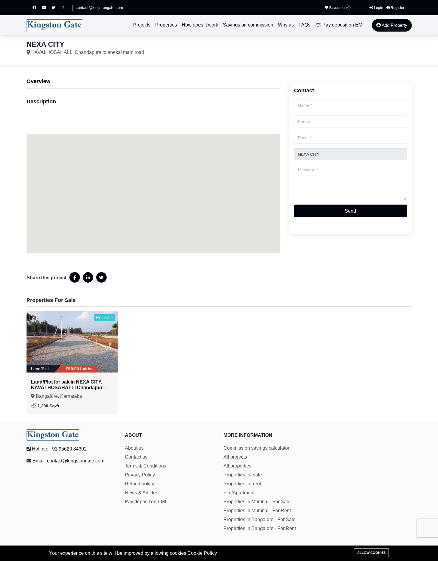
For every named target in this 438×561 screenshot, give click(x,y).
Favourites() (339, 8)
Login (378, 8)
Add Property (394, 25)
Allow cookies (371, 552)
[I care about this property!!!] (114, 379)
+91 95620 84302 (68, 448)
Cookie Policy (202, 553)
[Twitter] (56, 7)
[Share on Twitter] (101, 277)
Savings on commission (248, 24)
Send (350, 211)
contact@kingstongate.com (99, 7)
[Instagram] (65, 7)
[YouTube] (47, 7)
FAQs (304, 24)
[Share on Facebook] (74, 277)
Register (397, 8)
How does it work (200, 24)
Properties (166, 24)
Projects (141, 24)
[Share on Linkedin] (88, 277)
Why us (286, 24)
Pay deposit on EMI (342, 24)
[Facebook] (37, 7)
